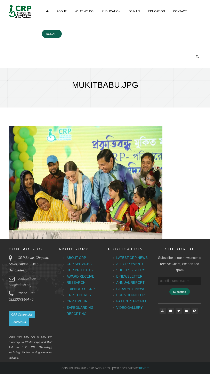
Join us (134, 11)
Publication (111, 11)
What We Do (84, 11)
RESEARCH (76, 282)
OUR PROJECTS (80, 270)
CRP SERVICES (79, 264)
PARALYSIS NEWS (130, 289)
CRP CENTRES (79, 295)
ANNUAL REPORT (130, 282)
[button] (22, 314)
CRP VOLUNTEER (130, 295)
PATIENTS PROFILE (131, 301)
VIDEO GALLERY (129, 307)
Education (156, 11)
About (62, 11)
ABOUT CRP (76, 258)
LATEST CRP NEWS (132, 258)
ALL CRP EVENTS (130, 264)
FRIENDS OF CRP (81, 289)
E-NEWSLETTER (129, 276)
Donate (52, 33)
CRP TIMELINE (78, 301)
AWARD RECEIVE (80, 276)
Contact (180, 11)
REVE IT (144, 368)
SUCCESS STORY (130, 270)
